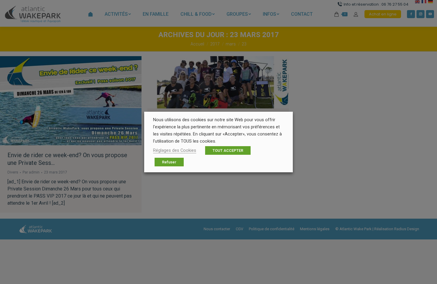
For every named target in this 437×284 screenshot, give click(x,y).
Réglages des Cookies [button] (174, 150)
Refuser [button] (169, 162)
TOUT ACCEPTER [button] (228, 150)
